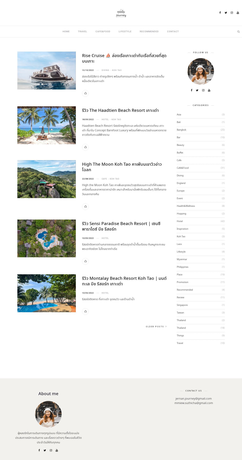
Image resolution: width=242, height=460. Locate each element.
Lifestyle (125, 31)
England (181, 183)
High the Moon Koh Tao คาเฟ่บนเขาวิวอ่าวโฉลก (122, 167)
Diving (105, 70)
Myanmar (182, 259)
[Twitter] (226, 13)
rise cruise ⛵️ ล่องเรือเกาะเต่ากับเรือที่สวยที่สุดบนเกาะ (124, 58)
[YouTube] (238, 13)
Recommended (149, 31)
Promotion (182, 282)
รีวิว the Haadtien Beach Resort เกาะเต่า (120, 111)
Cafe (104, 179)
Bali (179, 122)
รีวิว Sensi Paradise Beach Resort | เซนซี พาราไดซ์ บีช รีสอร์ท (121, 226)
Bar (178, 137)
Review (180, 297)
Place (179, 274)
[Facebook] (220, 13)
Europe (180, 191)
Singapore (182, 305)
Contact (173, 31)
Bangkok (181, 130)
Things (180, 335)
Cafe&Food (102, 31)
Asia (179, 114)
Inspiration (182, 229)
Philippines (182, 267)
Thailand (181, 320)
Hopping (181, 213)
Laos (179, 244)
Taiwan (180, 313)
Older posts (155, 327)
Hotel (105, 119)
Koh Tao (117, 70)
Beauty (180, 145)
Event (180, 198)
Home (66, 31)
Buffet (180, 153)
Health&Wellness (186, 206)
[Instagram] (232, 13)
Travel (82, 31)
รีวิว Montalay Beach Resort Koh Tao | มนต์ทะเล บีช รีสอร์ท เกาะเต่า (124, 281)
